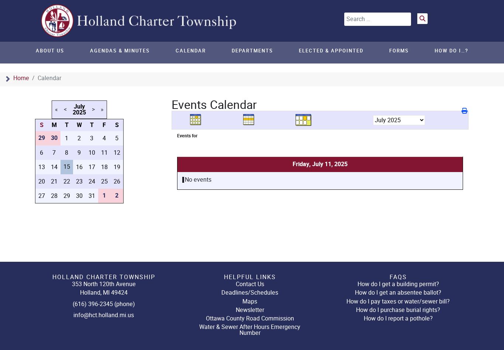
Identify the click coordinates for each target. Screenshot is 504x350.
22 (66, 181)
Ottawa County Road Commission (250, 318)
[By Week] (251, 120)
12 (117, 152)
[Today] (304, 120)
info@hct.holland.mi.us (103, 315)
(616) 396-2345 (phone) (104, 304)
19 (117, 167)
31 (92, 196)
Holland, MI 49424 (104, 292)
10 (92, 152)
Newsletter (250, 310)
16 (79, 167)
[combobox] (377, 19)
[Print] (465, 111)
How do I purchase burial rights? (398, 310)
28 (54, 196)
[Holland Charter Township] (139, 20)
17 (92, 167)
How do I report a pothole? (398, 318)
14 (54, 167)
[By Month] (198, 120)
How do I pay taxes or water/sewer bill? (398, 301)
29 (66, 196)
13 (41, 167)
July (79, 106)
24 (92, 181)
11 (104, 152)
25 (104, 181)
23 (79, 181)
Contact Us (250, 284)
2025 (79, 112)
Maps (249, 301)
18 (104, 167)
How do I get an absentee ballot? (398, 292)
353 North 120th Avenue (104, 284)
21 (54, 181)
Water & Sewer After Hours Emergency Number (249, 330)
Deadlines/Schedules (249, 292)
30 (79, 196)
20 (41, 181)
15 (66, 166)
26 (117, 181)
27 (41, 196)
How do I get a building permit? (398, 284)
